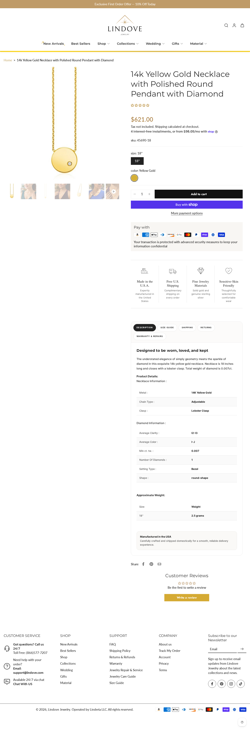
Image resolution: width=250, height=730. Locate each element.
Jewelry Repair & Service (126, 670)
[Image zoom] (61, 124)
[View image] (11, 191)
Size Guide (116, 683)
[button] (140, 105)
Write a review (187, 597)
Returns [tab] (206, 327)
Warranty (115, 664)
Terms (163, 670)
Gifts (175, 43)
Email (213, 649)
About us (165, 644)
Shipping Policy (119, 651)
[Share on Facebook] (143, 564)
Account (165, 657)
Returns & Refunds (122, 657)
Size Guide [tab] (167, 327)
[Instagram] (231, 684)
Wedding (153, 43)
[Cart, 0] (242, 25)
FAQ (112, 644)
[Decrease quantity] (134, 194)
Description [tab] (145, 327)
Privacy (164, 664)
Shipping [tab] (187, 327)
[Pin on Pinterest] (151, 564)
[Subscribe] (242, 649)
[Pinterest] (222, 684)
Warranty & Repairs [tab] (150, 336)
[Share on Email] (159, 564)
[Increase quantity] (149, 194)
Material (196, 43)
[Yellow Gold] (134, 178)
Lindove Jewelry (59, 710)
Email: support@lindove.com (28, 670)
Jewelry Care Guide (122, 676)
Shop (102, 43)
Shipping (161, 127)
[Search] (226, 25)
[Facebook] (212, 684)
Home (8, 60)
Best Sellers (80, 43)
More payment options (187, 213)
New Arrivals (68, 644)
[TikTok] (241, 684)
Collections (126, 43)
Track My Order (169, 651)
